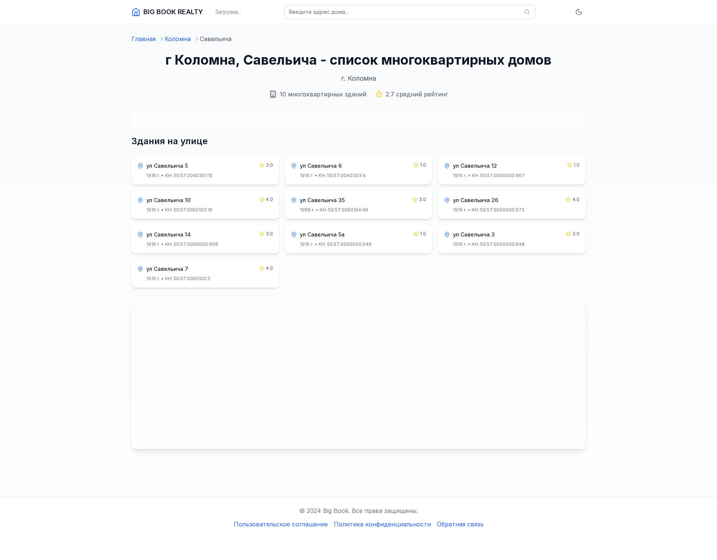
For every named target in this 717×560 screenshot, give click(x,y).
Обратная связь (460, 524)
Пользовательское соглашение (281, 524)
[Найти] (527, 12)
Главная (143, 39)
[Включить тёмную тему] (579, 12)
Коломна (178, 39)
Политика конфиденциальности (382, 524)
